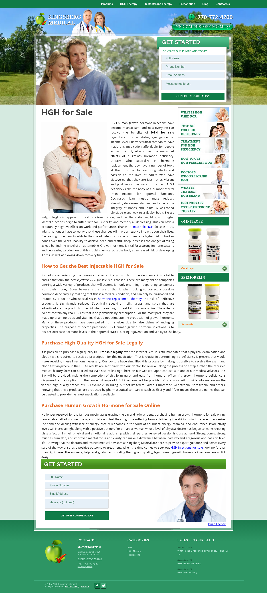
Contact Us (223, 3)
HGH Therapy (128, 3)
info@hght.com (85, 566)
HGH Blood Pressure (189, 563)
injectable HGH (142, 227)
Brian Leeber (217, 524)
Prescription (187, 3)
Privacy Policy (72, 586)
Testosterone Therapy (158, 3)
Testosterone (134, 555)
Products (107, 3)
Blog (205, 3)
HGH (130, 547)
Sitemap (85, 586)
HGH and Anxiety (187, 572)
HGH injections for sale (187, 448)
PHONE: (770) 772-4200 (90, 559)
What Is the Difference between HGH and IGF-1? (203, 553)
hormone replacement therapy (120, 299)
